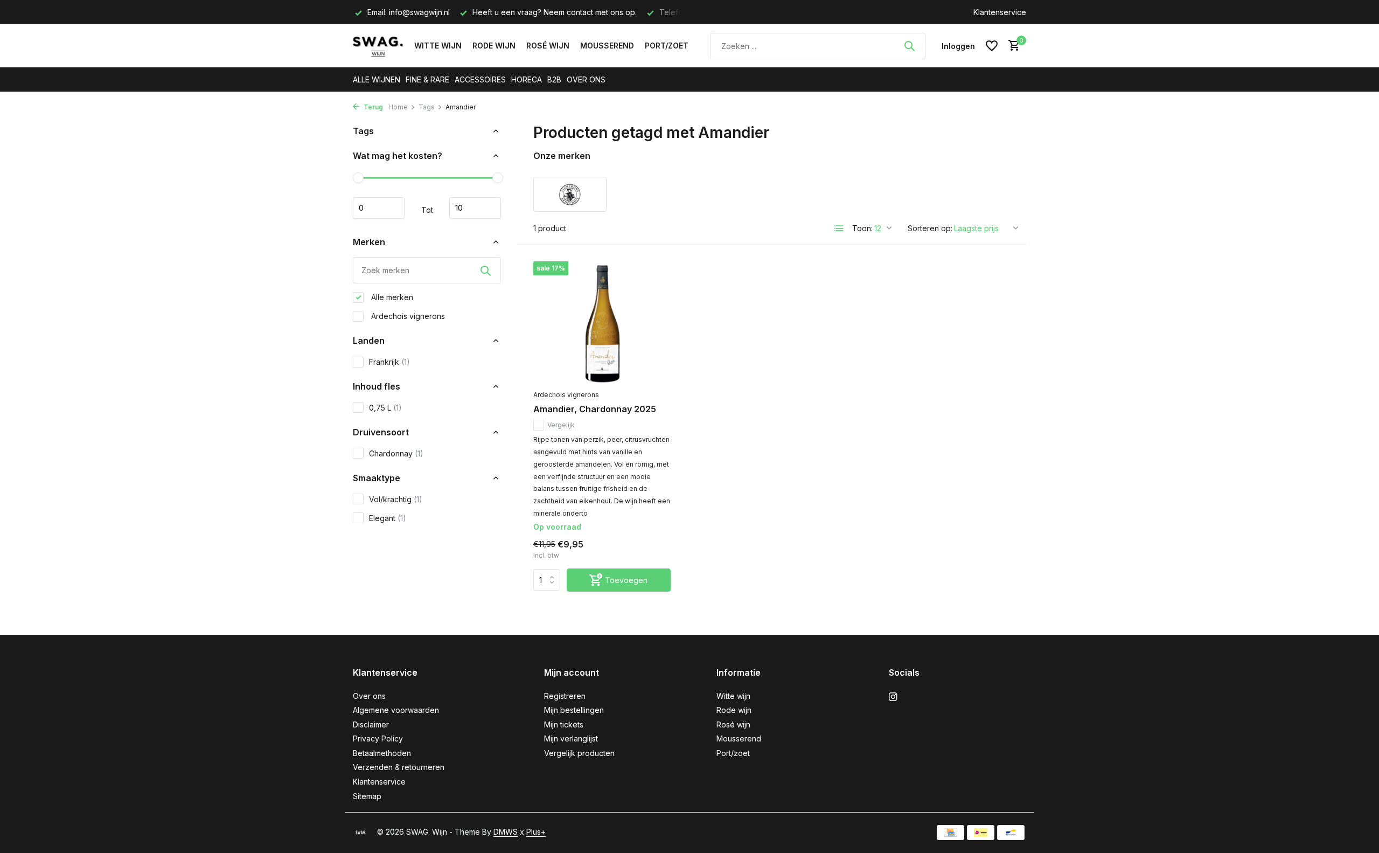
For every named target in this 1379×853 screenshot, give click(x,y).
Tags (427, 107)
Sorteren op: (930, 228)
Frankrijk (389, 361)
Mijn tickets (563, 724)
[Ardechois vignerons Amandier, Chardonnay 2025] (602, 322)
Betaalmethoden (382, 753)
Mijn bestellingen (574, 710)
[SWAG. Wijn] (378, 45)
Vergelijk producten (579, 753)
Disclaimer (371, 724)
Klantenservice (999, 12)
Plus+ (536, 831)
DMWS (505, 831)
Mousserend (607, 45)
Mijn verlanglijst (571, 738)
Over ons (369, 696)
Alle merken (391, 297)
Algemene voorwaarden (396, 710)
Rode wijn (494, 45)
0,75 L (385, 407)
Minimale (379, 208)
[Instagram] (893, 697)
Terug (372, 107)
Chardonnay (396, 453)
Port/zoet (666, 45)
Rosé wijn (547, 45)
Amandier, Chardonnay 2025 (594, 409)
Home (398, 107)
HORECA (526, 79)
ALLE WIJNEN (376, 79)
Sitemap (367, 796)
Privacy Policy (378, 738)
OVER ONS (586, 79)
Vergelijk (561, 425)
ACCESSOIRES (480, 79)
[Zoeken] (909, 45)
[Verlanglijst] (992, 46)
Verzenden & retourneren (398, 767)
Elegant (387, 518)
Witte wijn (438, 45)
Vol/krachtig (395, 499)
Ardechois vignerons (407, 316)
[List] (839, 228)
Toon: (862, 228)
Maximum (475, 208)
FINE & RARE (427, 79)
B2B (554, 79)
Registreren (565, 696)
